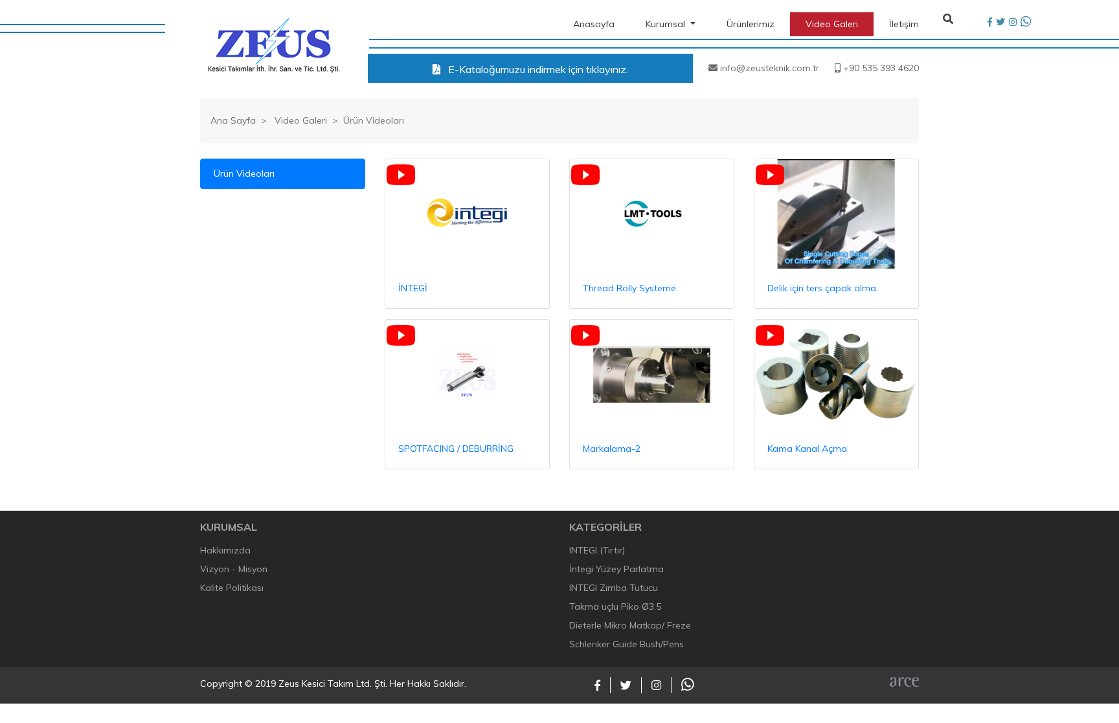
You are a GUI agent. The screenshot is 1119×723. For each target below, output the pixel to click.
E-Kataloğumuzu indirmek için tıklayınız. (537, 69)
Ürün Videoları (244, 173)
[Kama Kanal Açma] (836, 374)
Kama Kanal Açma (807, 448)
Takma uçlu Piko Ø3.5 (615, 606)
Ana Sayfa (233, 120)
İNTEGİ (412, 288)
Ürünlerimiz (750, 24)
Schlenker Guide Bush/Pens (626, 644)
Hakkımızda (225, 550)
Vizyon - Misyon (233, 569)
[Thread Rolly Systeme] (652, 214)
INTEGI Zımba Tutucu (613, 588)
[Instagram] (1013, 22)
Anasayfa (594, 24)
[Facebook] (990, 22)
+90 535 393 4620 (880, 68)
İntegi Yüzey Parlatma (616, 569)
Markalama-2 (611, 448)
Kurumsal (667, 24)
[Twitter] (1000, 22)
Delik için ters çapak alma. (822, 288)
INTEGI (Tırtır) (597, 550)
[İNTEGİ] (467, 214)
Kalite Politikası (232, 588)
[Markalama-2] (652, 374)
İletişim (904, 24)
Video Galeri (832, 24)
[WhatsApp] (1026, 22)
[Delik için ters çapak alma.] (836, 214)
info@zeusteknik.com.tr (768, 68)
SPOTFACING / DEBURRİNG (456, 448)
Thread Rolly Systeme (629, 288)
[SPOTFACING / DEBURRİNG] (467, 374)
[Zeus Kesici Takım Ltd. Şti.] (273, 43)
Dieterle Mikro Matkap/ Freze (630, 625)
